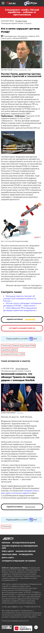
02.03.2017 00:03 (7, 21)
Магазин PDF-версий (25, 551)
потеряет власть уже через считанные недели (20, 492)
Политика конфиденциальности (15, 621)
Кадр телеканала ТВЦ (22, 70)
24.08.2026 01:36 (7, 369)
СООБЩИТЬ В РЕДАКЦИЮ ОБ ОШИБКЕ (19, 561)
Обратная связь (9, 554)
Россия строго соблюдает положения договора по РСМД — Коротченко (22, 304)
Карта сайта (8, 558)
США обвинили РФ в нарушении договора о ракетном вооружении (20, 309)
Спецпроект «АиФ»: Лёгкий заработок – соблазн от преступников (22, 12)
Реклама (6, 543)
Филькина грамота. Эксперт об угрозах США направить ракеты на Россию (19, 298)
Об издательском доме (23, 543)
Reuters (20, 413)
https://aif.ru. (32, 617)
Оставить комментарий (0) (22, 328)
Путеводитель (26, 554)
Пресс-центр (8, 551)
